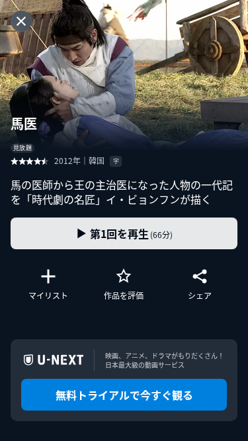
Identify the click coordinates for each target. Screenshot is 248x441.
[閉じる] (21, 21)
